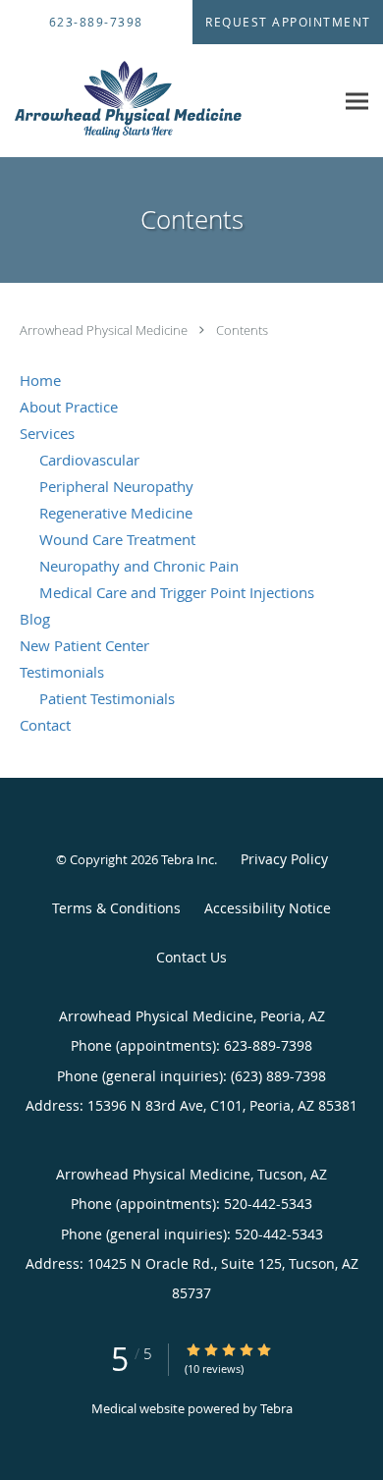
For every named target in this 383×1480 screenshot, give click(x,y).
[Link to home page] (167, 101)
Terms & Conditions (116, 908)
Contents (242, 330)
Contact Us (191, 957)
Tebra (276, 1408)
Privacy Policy (284, 859)
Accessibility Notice (267, 908)
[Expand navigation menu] (357, 100)
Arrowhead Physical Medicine (105, 330)
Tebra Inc (187, 859)
